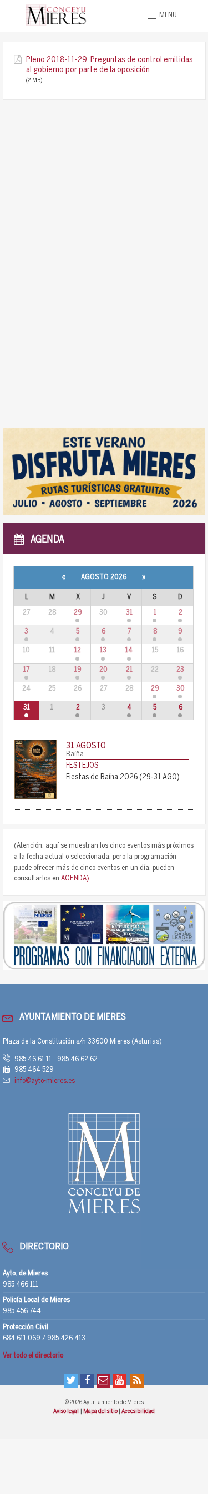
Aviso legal (66, 1411)
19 (78, 669)
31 (129, 612)
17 (26, 669)
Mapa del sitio (101, 1411)
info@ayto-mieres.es (44, 1081)
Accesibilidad (138, 1411)
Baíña (75, 754)
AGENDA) (75, 878)
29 (78, 612)
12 (77, 650)
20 (103, 669)
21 (129, 669)
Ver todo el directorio (33, 1355)
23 (180, 669)
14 (129, 650)
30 (180, 688)
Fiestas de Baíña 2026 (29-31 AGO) (123, 777)
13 (103, 650)
